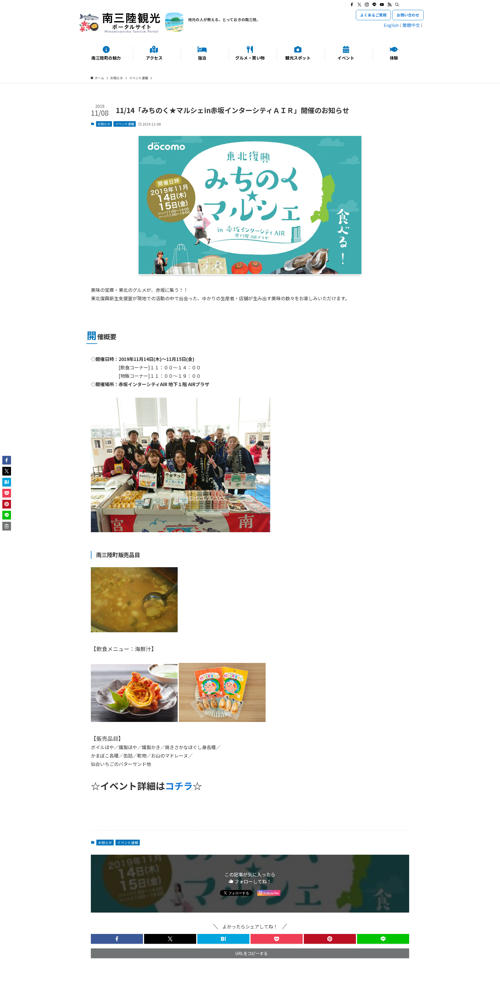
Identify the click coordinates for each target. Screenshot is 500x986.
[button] (117, 939)
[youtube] (382, 4)
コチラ (179, 785)
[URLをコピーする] (6, 526)
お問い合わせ (408, 15)
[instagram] (367, 4)
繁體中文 (411, 25)
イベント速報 (124, 123)
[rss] (389, 4)
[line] (374, 4)
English (391, 25)
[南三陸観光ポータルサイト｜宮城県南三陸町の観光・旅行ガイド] (131, 22)
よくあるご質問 (373, 15)
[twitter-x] (359, 4)
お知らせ (104, 123)
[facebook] (352, 4)
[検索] (397, 4)
